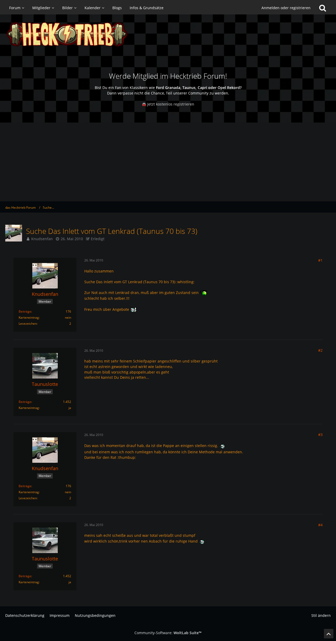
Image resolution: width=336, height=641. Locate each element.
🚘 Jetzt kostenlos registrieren (168, 104)
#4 (320, 524)
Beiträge (25, 311)
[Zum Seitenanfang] (328, 633)
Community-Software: (168, 632)
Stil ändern (321, 615)
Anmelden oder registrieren (286, 7)
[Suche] (322, 7)
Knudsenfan (42, 238)
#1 (320, 260)
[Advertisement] (168, 162)
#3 (320, 434)
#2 (320, 350)
